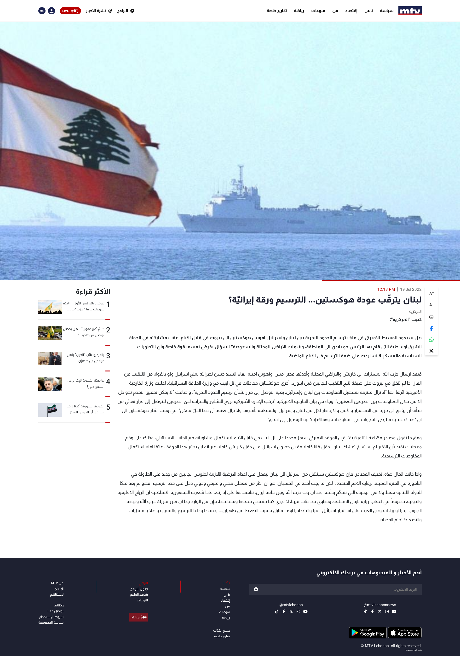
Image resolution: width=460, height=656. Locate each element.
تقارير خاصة (277, 10)
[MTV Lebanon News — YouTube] (394, 611)
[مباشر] (138, 606)
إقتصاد (351, 10)
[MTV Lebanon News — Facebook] (372, 611)
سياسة (387, 10)
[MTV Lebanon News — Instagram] (387, 611)
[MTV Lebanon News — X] (379, 611)
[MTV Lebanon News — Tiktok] (365, 611)
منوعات (318, 10)
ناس (368, 10)
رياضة (299, 10)
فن (335, 10)
